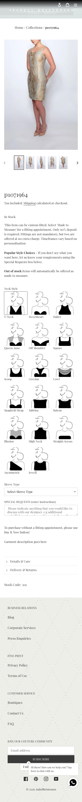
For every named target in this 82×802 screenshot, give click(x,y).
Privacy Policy (18, 665)
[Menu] (76, 4)
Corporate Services (22, 628)
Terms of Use (17, 676)
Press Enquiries (19, 638)
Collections (34, 27)
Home (19, 27)
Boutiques (15, 702)
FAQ (11, 723)
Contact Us (15, 713)
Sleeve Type (12, 484)
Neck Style (11, 288)
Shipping (29, 203)
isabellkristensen (46, 789)
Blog (11, 617)
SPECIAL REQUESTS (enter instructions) (30, 502)
